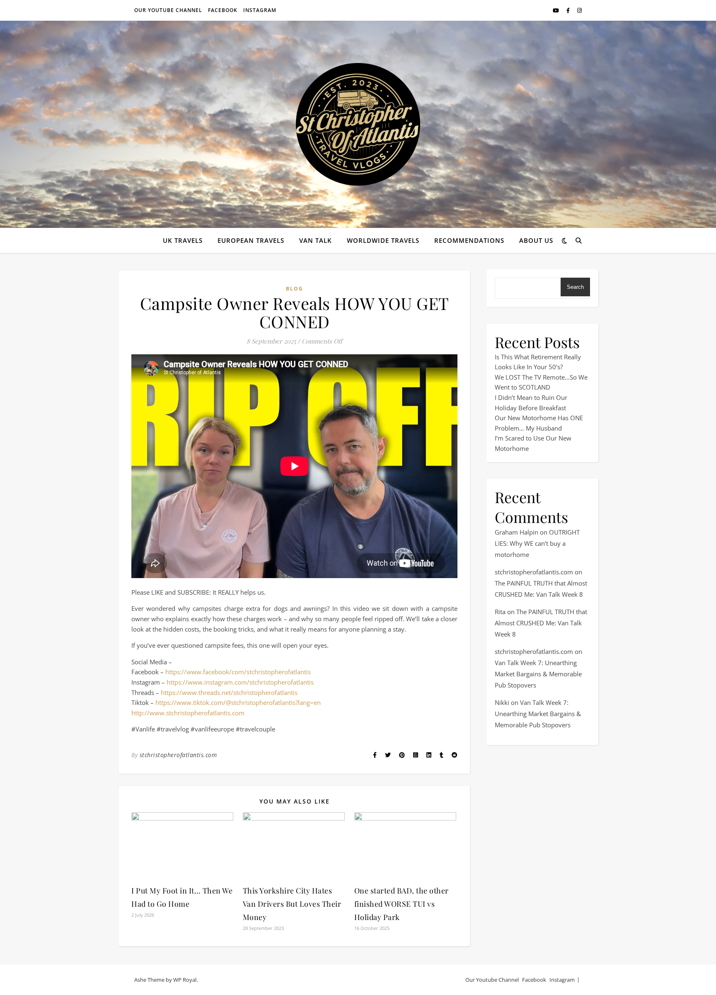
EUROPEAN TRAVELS (251, 240)
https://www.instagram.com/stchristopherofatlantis (240, 682)
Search (575, 287)
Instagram (259, 10)
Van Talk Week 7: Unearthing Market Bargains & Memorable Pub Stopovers (538, 673)
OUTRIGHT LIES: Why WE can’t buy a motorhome (537, 543)
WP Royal (184, 979)
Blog (294, 288)
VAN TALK (315, 240)
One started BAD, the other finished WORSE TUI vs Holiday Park (401, 904)
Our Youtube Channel (168, 10)
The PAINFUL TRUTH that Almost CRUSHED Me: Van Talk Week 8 (541, 623)
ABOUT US (536, 240)
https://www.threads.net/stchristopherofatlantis (229, 692)
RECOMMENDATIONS (469, 240)
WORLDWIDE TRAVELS (383, 240)
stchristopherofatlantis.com (178, 755)
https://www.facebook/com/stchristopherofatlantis (238, 672)
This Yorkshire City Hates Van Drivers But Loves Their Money (292, 904)
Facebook (222, 10)
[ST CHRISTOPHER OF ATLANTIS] (358, 124)
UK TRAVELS (183, 240)
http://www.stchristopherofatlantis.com (187, 713)
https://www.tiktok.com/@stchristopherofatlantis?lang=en (238, 702)
